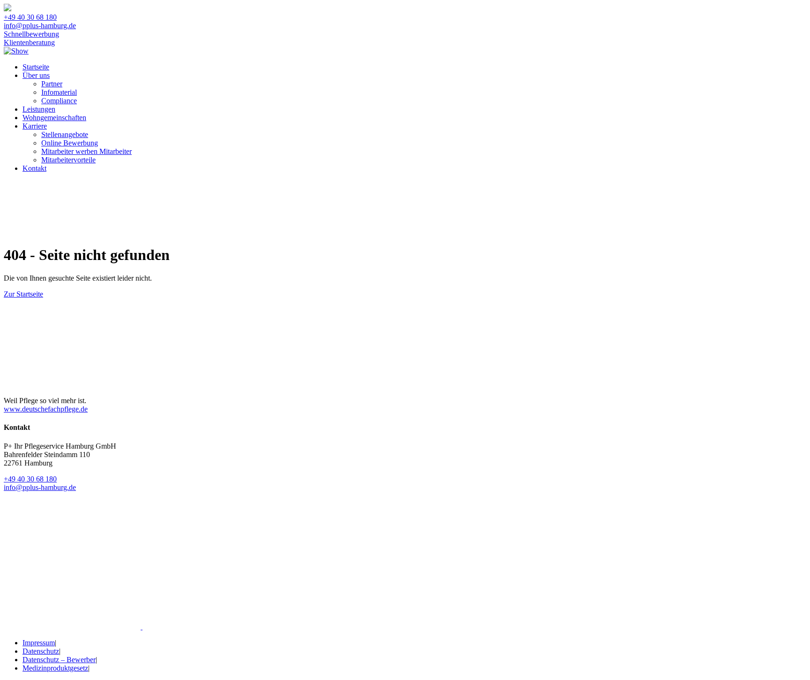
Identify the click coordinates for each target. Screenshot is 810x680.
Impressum (38, 643)
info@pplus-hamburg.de (40, 26)
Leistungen (38, 109)
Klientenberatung (29, 42)
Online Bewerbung (69, 143)
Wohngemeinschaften (54, 118)
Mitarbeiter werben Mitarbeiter (86, 151)
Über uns (36, 75)
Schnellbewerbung (31, 34)
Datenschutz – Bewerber (59, 660)
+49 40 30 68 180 (30, 17)
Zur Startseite (23, 294)
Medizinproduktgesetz (55, 668)
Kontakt (34, 168)
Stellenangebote (64, 134)
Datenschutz (40, 651)
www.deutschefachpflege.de (46, 409)
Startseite (35, 67)
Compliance (59, 101)
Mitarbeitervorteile (68, 160)
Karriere (34, 126)
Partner (51, 84)
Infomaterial (59, 92)
